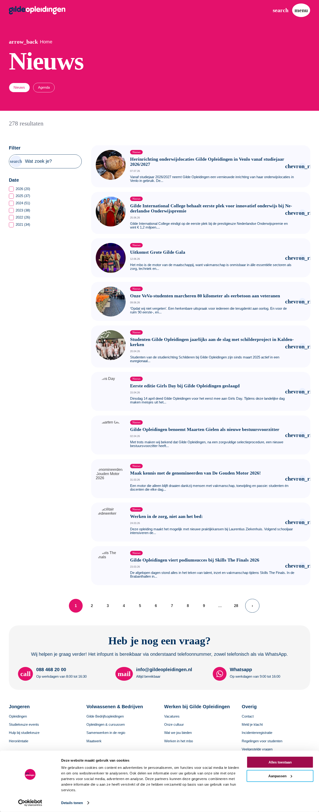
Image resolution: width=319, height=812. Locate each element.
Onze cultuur (174, 724)
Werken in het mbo (178, 741)
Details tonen (72, 803)
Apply (16, 161)
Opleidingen (18, 716)
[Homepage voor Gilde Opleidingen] (37, 10)
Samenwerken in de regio (105, 733)
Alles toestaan (280, 762)
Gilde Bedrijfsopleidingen (105, 716)
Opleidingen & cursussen (105, 724)
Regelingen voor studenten (262, 741)
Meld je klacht (252, 724)
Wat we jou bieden (178, 733)
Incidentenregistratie (257, 733)
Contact (248, 716)
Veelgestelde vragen (257, 749)
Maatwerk (94, 741)
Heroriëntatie (18, 741)
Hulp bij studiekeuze (24, 733)
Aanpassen (277, 776)
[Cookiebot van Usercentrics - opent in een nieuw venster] (30, 802)
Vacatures (172, 716)
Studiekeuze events (24, 724)
